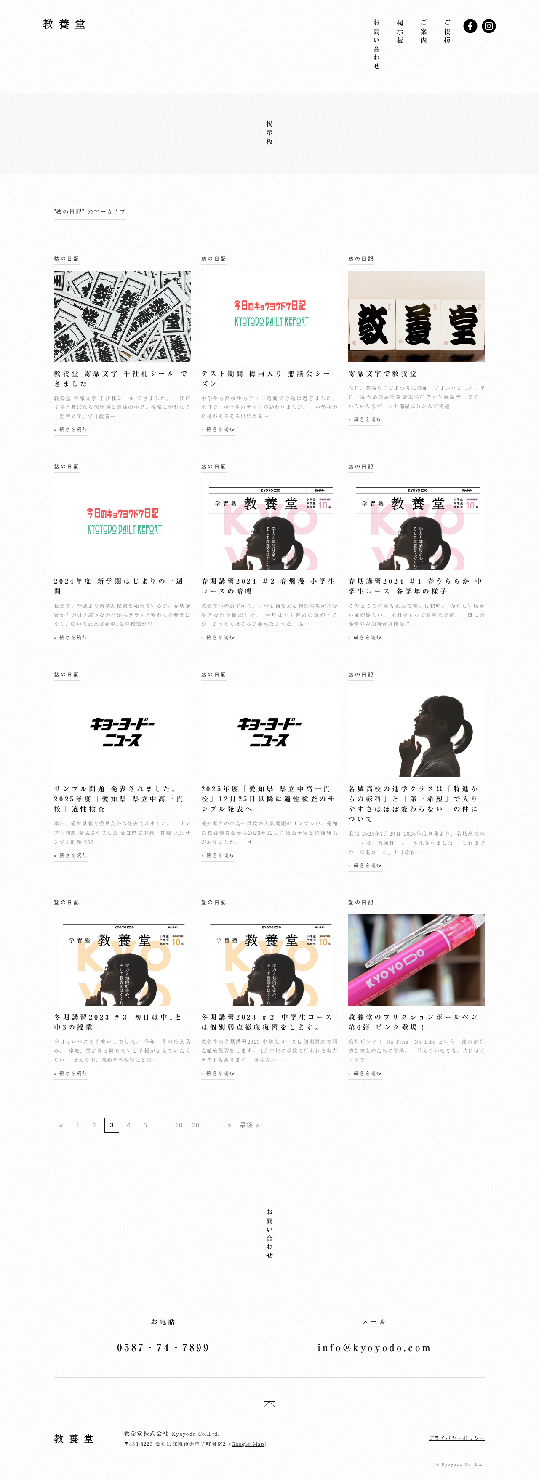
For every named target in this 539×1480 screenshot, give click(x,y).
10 (179, 1125)
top (269, 1404)
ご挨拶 (447, 32)
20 (196, 1125)
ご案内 (423, 32)
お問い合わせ (376, 45)
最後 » (250, 1125)
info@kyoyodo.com (375, 1347)
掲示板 (400, 32)
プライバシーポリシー (457, 1438)
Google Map (248, 1443)
